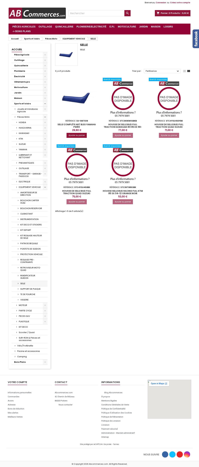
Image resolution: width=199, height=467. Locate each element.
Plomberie (19, 71)
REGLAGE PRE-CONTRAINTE (27, 261)
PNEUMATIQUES (26, 162)
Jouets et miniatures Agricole (27, 110)
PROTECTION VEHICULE (31, 254)
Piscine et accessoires (28, 351)
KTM (21, 138)
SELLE (22, 283)
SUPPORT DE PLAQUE (30, 288)
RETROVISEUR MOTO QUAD (30, 269)
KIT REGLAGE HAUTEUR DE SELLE (31, 236)
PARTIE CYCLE (25, 310)
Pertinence (163, 71)
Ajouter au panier (77, 135)
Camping (22, 356)
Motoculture (21, 87)
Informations (110, 382)
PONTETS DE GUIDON (30, 248)
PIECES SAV (24, 316)
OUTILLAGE (24, 168)
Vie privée (107, 444)
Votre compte (17, 382)
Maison (18, 98)
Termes (116, 444)
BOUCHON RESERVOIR (31, 208)
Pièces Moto (23, 116)
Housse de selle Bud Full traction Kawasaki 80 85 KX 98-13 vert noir (123, 127)
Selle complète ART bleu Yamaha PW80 (77, 126)
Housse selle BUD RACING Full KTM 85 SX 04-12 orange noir (123, 192)
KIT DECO (23, 326)
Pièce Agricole (21, 54)
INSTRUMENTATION (29, 219)
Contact (61, 382)
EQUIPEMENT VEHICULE (30, 187)
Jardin (17, 92)
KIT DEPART (25, 230)
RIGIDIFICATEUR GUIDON (27, 277)
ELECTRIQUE (24, 181)
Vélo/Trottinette (25, 345)
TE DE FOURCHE (27, 294)
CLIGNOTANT (26, 213)
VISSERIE (24, 299)
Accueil (17, 49)
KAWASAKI (24, 133)
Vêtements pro (22, 81)
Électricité (19, 76)
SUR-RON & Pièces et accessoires (29, 339)
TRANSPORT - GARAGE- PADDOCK (30, 175)
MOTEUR (23, 305)
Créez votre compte (180, 2)
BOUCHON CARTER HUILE (29, 201)
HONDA (22, 122)
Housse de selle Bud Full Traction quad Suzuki (169, 126)
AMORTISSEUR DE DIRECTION (28, 193)
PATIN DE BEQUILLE (29, 243)
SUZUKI (22, 144)
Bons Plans (20, 362)
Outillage (19, 60)
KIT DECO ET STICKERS (31, 224)
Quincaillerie (21, 65)
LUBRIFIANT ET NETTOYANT (25, 156)
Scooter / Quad (27, 332)
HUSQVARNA (25, 127)
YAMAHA (23, 149)
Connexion (161, 2)
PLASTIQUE (24, 321)
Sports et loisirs (22, 103)
